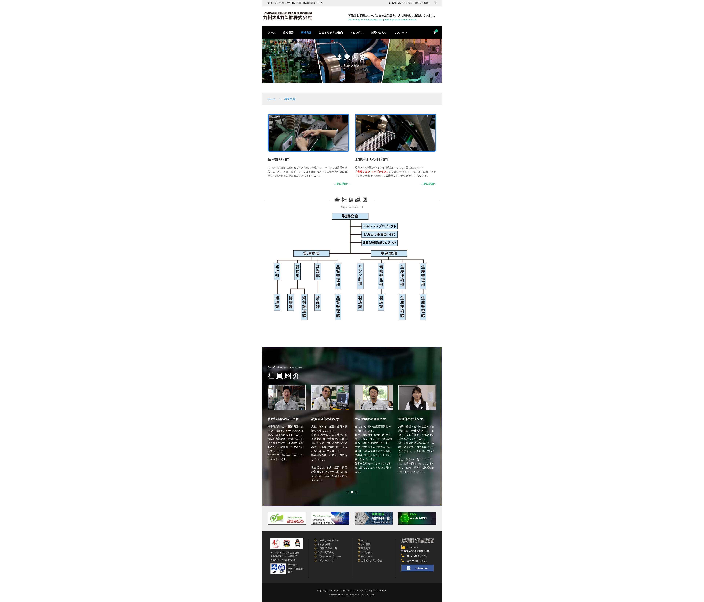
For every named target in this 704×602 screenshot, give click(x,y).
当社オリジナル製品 (331, 32)
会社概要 (288, 32)
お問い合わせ (379, 32)
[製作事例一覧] (374, 519)
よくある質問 (324, 544)
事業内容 (306, 32)
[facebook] (435, 3)
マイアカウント (325, 560)
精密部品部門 (279, 159)
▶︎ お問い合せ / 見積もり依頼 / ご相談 (409, 3)
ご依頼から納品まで (328, 540)
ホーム (272, 32)
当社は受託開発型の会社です (352, 87)
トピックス (357, 32)
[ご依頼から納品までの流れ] (330, 519)
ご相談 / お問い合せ (371, 560)
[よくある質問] (417, 519)
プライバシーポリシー (329, 556)
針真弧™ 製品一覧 (327, 548)
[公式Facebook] (417, 568)
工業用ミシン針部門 (371, 159)
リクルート (401, 32)
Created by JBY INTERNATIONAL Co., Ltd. (352, 595)
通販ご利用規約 (325, 552)
